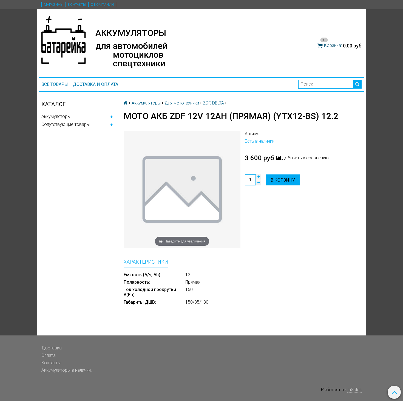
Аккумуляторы (55, 116)
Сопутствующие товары (65, 124)
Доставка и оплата (95, 84)
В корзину (283, 180)
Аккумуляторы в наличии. (66, 370)
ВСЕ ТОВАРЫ (55, 84)
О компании (102, 4)
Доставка (51, 348)
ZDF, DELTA (213, 103)
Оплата (48, 355)
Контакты (77, 4)
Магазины (53, 4)
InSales (354, 389)
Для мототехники (181, 103)
